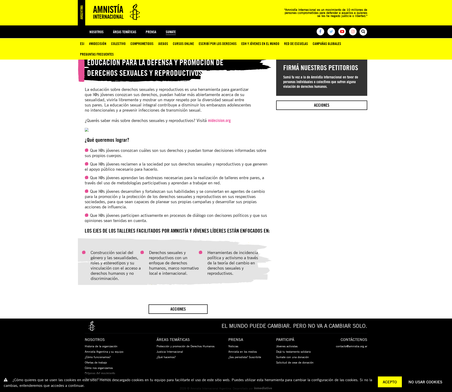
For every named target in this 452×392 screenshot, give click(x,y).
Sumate (171, 32)
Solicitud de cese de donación (295, 362)
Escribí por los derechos (218, 43)
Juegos (163, 43)
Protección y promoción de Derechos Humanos (185, 346)
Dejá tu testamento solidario (293, 351)
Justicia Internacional (170, 351)
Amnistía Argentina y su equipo (104, 351)
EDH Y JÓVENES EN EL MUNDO (260, 43)
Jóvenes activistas (287, 346)
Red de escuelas (296, 43)
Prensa (151, 32)
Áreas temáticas (124, 32)
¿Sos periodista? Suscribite (244, 357)
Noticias (233, 346)
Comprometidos (141, 43)
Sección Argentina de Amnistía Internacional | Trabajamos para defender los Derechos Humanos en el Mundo (111, 12)
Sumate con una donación (292, 357)
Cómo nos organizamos (99, 368)
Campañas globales (327, 43)
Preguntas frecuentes (97, 54)
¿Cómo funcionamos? (98, 357)
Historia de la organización (101, 346)
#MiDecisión (97, 43)
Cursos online (183, 43)
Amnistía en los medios (242, 351)
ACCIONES (178, 309)
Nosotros (96, 32)
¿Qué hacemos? (166, 357)
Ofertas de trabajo (96, 362)
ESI (82, 43)
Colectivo (118, 43)
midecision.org (219, 120)
